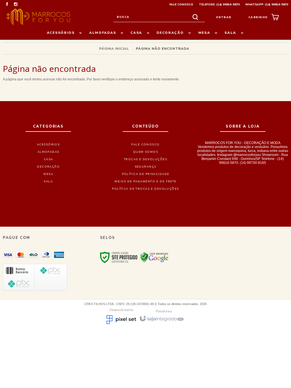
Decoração (48, 167)
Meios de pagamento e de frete (145, 181)
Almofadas (48, 152)
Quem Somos (145, 152)
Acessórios (48, 145)
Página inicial (114, 48)
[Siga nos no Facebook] (7, 5)
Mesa (48, 174)
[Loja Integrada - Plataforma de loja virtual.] (161, 318)
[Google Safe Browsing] (154, 257)
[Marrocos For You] (38, 17)
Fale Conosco (181, 5)
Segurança (146, 167)
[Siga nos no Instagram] (15, 5)
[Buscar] (195, 17)
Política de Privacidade (145, 174)
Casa (48, 159)
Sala (48, 181)
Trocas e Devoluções (145, 159)
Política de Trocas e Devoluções (145, 189)
